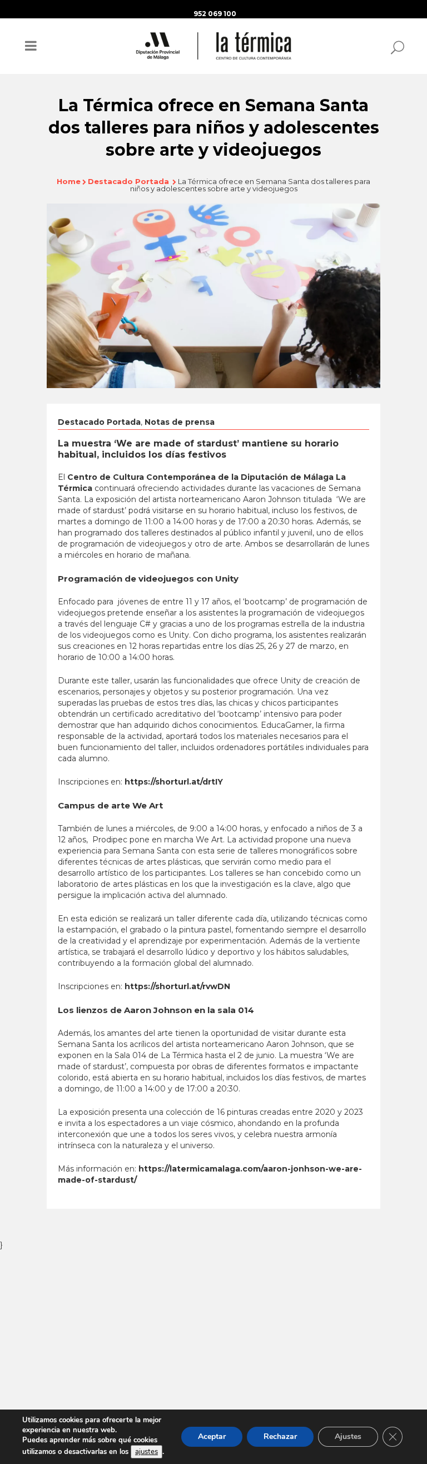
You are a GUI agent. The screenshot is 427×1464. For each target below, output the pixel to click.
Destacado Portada (128, 181)
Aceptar (212, 1436)
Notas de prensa (180, 422)
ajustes (146, 1452)
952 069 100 (214, 13)
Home (69, 181)
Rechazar (280, 1436)
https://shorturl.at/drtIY (174, 782)
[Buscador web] (394, 46)
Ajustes (348, 1436)
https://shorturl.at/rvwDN (177, 986)
